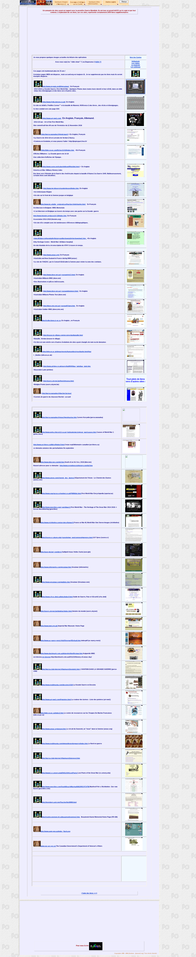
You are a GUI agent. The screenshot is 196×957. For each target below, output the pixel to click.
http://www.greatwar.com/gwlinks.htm (56, 582)
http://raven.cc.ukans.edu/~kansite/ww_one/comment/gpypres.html (67, 537)
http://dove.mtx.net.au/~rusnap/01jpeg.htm (59, 306)
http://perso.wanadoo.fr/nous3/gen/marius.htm (59, 417)
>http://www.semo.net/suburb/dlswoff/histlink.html (61, 167)
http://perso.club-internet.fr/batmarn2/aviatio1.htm (61, 669)
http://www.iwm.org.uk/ (49, 626)
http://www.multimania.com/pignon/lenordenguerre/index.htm (65, 744)
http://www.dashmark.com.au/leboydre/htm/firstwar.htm (62, 653)
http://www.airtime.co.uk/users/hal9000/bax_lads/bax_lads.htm (67, 366)
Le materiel (135, 65)
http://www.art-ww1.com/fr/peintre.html (56, 700)
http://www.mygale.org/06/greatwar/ (55, 86)
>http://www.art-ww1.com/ (52, 118)
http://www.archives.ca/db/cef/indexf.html (49, 445)
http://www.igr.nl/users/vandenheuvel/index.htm (61, 188)
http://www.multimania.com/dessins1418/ (57, 685)
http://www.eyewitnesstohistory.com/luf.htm (76, 466)
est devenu (46, 657)
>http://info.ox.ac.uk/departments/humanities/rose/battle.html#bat (66, 352)
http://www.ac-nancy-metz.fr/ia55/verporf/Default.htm (61, 641)
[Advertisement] (89, 34)
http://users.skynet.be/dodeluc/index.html (56, 611)
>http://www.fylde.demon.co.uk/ (54, 102)
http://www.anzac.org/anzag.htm (54, 729)
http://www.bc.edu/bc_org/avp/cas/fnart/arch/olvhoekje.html (63, 204)
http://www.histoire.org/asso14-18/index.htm (50, 216)
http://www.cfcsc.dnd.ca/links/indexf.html (57, 597)
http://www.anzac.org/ (51, 255)
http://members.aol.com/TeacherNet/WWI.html (59, 802)
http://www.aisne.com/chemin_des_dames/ (58, 478)
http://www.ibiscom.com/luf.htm (53, 462)
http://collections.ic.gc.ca (51, 320)
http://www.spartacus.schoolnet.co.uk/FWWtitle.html (61, 493)
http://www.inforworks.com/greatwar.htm (56, 567)
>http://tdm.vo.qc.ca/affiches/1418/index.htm (58, 150)
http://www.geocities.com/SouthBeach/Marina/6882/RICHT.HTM (66, 787)
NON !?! (98, 62)
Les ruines (136, 63)
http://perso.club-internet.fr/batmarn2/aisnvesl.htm (61, 758)
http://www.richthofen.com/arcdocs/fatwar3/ (57, 523)
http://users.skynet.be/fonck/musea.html (58, 381)
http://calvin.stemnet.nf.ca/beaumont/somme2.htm (61, 817)
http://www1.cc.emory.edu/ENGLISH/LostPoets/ (60, 773)
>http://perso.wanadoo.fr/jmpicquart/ (54, 134)
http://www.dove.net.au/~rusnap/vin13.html (59, 275)
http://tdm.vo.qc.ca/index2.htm (52, 713)
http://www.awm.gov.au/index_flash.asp (55, 831)
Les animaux (135, 67)
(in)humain (136, 61)
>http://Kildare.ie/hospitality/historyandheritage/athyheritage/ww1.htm (60, 238)
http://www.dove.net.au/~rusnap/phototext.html (61, 291)
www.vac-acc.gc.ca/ (48, 846)
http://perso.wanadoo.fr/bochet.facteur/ (57, 393)
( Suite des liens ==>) (89, 893)
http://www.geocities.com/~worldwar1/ (56, 507)
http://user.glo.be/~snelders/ (51, 552)
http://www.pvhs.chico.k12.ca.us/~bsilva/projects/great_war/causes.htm (69, 432)
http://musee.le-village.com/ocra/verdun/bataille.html (63, 335)
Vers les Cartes (135, 57)
